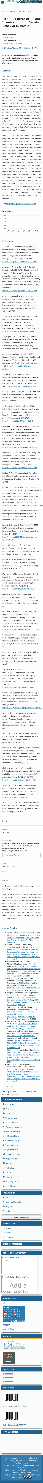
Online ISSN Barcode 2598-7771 (15, 1425)
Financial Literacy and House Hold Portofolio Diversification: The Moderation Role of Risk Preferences (23, 968)
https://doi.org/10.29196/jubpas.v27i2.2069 (19, 291)
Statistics (8, 1172)
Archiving (9, 1163)
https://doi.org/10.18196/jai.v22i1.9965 (18, 331)
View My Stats (8, 1329)
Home (4, 11)
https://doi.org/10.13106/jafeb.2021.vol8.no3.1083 (22, 505)
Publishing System (12, 1182)
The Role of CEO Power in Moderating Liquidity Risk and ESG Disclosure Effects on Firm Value (22, 997)
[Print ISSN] (21, 1397)
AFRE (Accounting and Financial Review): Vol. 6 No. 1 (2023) (23, 956)
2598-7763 (24, 1465)
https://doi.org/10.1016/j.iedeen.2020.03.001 (20, 447)
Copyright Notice (11, 1150)
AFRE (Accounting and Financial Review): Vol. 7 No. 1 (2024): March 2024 (23, 939)
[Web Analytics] (21, 1325)
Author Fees (10, 1168)
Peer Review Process (13, 1132)
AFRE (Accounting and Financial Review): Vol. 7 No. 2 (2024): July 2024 (23, 974)
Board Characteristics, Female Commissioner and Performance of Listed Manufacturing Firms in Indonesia (22, 1072)
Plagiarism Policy (12, 1159)
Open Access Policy (13, 1154)
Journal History (11, 1186)
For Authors (7, 1233)
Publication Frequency (14, 1127)
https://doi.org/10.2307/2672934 (15, 797)
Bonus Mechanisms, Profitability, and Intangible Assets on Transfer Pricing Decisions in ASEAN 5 (23, 1053)
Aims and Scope (11, 1118)
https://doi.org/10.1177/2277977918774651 (19, 261)
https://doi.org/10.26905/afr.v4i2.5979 (21, 203)
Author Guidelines (12, 1122)
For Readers (7, 1228)
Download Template (13, 1202)
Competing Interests (12, 1141)
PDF (6, 821)
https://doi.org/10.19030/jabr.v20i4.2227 (18, 589)
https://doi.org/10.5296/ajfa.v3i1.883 (21, 386)
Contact (8, 1113)
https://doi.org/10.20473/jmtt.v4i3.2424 (18, 421)
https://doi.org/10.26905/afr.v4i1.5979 (22, 48)
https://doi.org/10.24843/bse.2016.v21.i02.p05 (21, 629)
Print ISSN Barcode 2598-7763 (14, 1406)
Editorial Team (10, 1104)
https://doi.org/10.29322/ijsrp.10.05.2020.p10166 (22, 708)
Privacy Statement (11, 1145)
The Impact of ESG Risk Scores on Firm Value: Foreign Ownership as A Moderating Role (22, 985)
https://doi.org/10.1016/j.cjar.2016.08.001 (19, 780)
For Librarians (8, 1237)
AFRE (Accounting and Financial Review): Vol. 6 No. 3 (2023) (21, 1017)
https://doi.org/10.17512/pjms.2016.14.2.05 (19, 467)
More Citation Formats (12, 855)
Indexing (8, 1177)
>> (12, 1086)
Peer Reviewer (11, 1109)
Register (9, 1207)
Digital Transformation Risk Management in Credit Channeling (23, 936)
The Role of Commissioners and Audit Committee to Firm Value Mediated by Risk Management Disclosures (23, 1013)
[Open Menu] (2, 2)
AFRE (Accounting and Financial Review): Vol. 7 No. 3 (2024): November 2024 (23, 1034)
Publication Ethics (12, 1136)
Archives (13, 11)
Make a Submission (21, 1217)
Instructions (10, 1197)
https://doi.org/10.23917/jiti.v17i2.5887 (18, 687)
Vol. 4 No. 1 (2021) (25, 11)
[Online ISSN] (21, 1416)
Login (8, 1211)
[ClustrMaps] (21, 1303)
